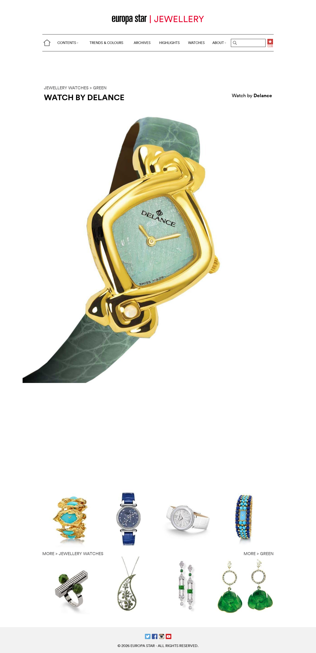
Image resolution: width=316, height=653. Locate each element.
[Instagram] (161, 636)
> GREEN (98, 87)
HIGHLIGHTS (169, 42)
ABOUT (218, 42)
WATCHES (196, 42)
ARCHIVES (142, 42)
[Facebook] (155, 636)
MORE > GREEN (259, 553)
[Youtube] (168, 636)
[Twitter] (148, 636)
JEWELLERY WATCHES (66, 87)
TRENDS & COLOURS (106, 42)
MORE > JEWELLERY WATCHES (72, 553)
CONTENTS (66, 42)
